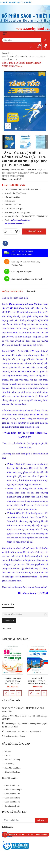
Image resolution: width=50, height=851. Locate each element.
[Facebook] (5, 244)
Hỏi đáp (8, 751)
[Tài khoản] (31, 46)
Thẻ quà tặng (9, 764)
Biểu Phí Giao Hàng (12, 760)
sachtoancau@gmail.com (20, 220)
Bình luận (31, 291)
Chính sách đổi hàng (12, 798)
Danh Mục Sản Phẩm (13, 768)
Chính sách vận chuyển (13, 790)
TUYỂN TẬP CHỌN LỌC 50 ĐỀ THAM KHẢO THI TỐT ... (12, 681)
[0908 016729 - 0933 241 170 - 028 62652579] (5, 835)
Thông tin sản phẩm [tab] (12, 291)
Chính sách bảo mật (12, 785)
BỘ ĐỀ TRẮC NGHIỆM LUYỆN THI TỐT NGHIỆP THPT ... (37, 681)
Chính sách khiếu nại (12, 802)
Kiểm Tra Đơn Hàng (12, 772)
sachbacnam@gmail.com (15, 223)
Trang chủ (6, 53)
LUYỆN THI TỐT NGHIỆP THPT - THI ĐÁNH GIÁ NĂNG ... (23, 58)
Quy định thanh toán (12, 806)
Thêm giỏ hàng (34, 231)
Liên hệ (7, 756)
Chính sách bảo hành (12, 794)
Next (45, 104)
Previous (4, 104)
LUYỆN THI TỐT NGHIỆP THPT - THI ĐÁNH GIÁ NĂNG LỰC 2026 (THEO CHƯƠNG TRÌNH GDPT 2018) (25, 173)
